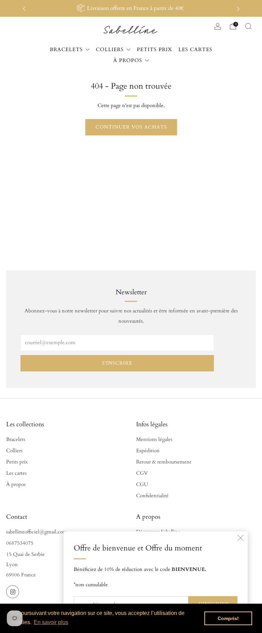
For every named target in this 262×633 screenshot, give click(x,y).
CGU (142, 484)
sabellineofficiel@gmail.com (36, 531)
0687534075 (19, 543)
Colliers (14, 450)
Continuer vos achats (131, 127)
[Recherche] (248, 26)
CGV (142, 473)
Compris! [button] (228, 618)
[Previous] (24, 8)
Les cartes (16, 473)
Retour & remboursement (163, 462)
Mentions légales (154, 439)
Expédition (148, 450)
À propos (16, 484)
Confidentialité (152, 495)
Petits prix (17, 462)
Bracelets (15, 439)
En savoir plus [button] (51, 622)
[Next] (238, 8)
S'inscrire (117, 363)
